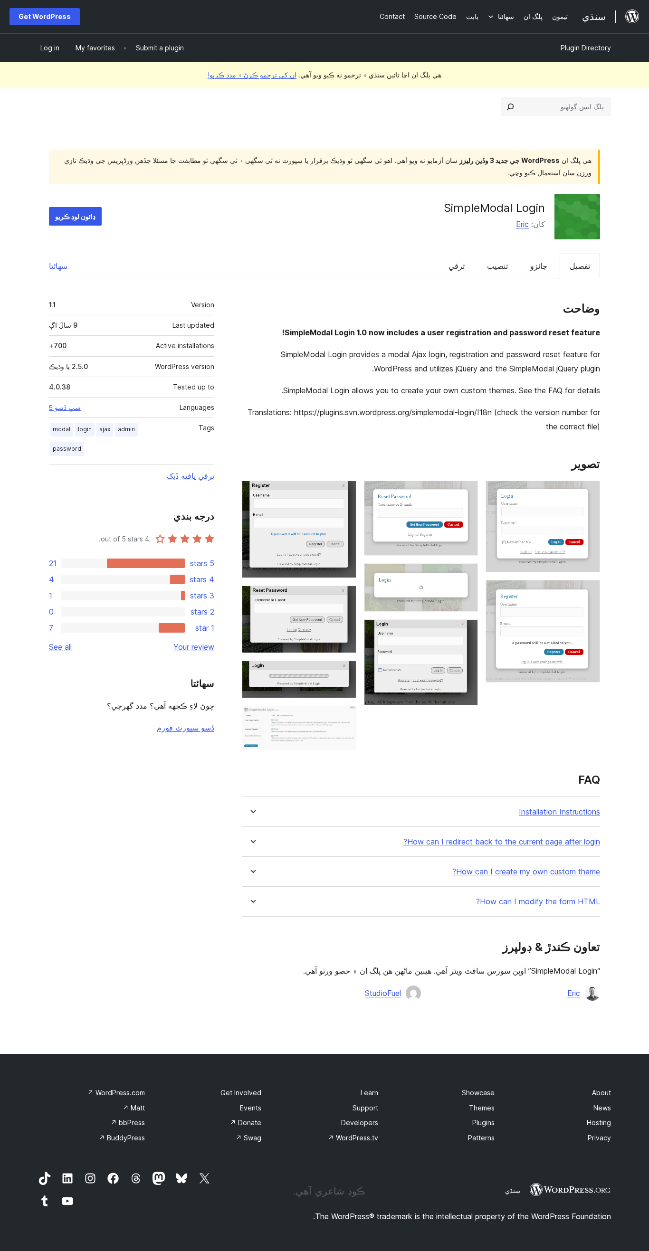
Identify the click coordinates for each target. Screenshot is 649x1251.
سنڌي (512, 1190)
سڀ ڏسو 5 (65, 407)
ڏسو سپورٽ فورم (185, 727)
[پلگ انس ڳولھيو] (510, 106)
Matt (134, 1108)
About (601, 1093)
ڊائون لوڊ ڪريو (75, 216)
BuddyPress (122, 1138)
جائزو (538, 266)
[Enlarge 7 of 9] (343, 598)
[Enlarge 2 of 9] (587, 592)
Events (250, 1108)
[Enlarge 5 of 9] (465, 632)
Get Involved (240, 1093)
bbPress (128, 1122)
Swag (248, 1138)
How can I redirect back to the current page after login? (501, 841)
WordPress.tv (353, 1138)
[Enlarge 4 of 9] (465, 576)
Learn (369, 1093)
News (602, 1108)
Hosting (599, 1122)
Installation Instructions (559, 811)
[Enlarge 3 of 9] (465, 493)
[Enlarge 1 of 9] (587, 493)
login (85, 429)
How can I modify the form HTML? (538, 901)
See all (60, 647)
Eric (522, 224)
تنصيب (497, 266)
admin (126, 429)
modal (61, 429)
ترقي (457, 266)
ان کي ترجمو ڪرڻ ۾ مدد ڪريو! (252, 75)
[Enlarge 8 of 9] (343, 673)
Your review (193, 647)
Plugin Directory (586, 48)
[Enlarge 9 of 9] (343, 718)
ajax (104, 429)
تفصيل (580, 266)
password (67, 448)
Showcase (478, 1093)
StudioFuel (383, 993)
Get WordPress (45, 16)
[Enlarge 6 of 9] (343, 493)
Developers (359, 1122)
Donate (245, 1122)
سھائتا (58, 266)
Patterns (481, 1138)
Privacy (599, 1138)
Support (365, 1108)
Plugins (483, 1122)
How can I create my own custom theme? (526, 871)
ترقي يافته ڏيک (190, 476)
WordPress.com (116, 1093)
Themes (482, 1108)
